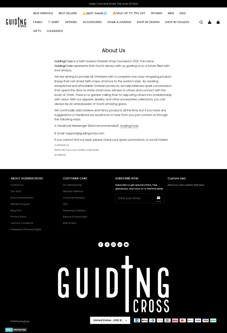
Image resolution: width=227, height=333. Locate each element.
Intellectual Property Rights (26, 229)
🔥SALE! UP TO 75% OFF (129, 13)
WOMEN (156, 13)
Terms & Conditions (22, 223)
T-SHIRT (53, 22)
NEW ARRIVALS (43, 13)
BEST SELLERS (68, 13)
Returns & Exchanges (75, 216)
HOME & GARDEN (119, 22)
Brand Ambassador (22, 197)
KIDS (182, 13)
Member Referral (73, 191)
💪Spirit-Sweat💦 (94, 13)
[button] (201, 22)
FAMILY (38, 22)
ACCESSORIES (92, 22)
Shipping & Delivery (74, 210)
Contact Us (17, 185)
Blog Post (16, 210)
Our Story (16, 191)
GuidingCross (129, 126)
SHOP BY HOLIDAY (177, 22)
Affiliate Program (20, 204)
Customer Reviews (74, 197)
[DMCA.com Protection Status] (16, 331)
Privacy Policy (18, 216)
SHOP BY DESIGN (148, 22)
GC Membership (72, 185)
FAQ (65, 204)
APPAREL (71, 22)
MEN (171, 13)
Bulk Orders (69, 223)
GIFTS (37, 31)
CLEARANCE (55, 31)
